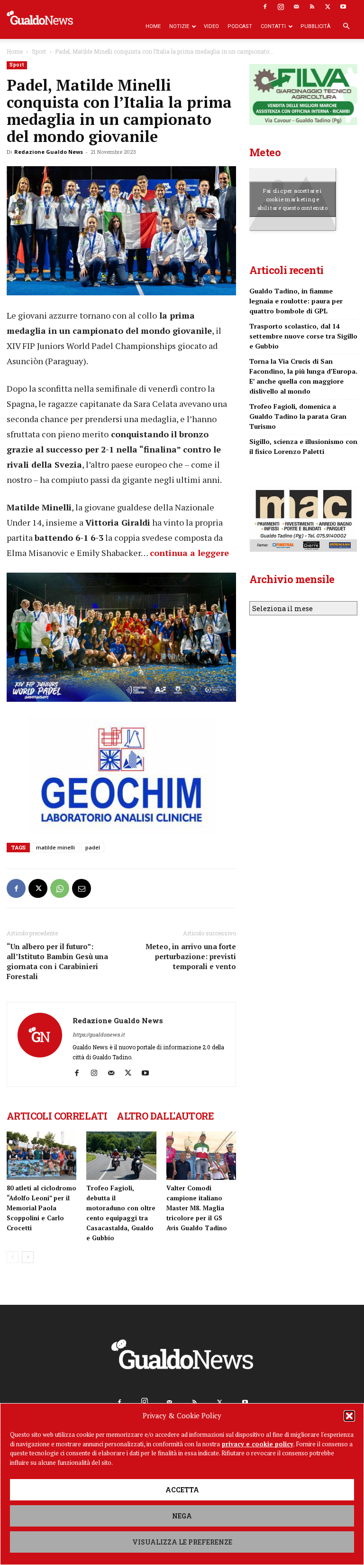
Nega (182, 1515)
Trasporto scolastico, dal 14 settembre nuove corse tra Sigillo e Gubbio (303, 335)
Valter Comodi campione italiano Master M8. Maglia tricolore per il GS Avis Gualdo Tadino (196, 1208)
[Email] (81, 888)
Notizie (179, 26)
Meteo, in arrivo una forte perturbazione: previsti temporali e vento (191, 956)
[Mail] (296, 6)
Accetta (182, 1489)
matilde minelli (55, 847)
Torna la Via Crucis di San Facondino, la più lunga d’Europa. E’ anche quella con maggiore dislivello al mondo (303, 376)
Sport (39, 51)
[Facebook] (265, 6)
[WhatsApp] (59, 888)
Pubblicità (315, 26)
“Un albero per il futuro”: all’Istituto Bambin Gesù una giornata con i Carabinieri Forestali (57, 961)
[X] (327, 6)
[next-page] (28, 1257)
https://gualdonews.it (99, 1034)
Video (211, 26)
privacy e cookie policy (257, 1444)
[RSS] (312, 6)
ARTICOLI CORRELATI (57, 1116)
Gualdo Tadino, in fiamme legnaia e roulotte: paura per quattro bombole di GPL (296, 300)
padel (92, 847)
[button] (349, 1416)
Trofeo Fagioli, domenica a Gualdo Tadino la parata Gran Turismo (297, 416)
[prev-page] (12, 1257)
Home (153, 26)
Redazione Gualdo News (48, 151)
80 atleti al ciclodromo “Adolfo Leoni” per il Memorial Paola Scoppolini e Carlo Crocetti (41, 1208)
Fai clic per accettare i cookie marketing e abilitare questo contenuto (292, 199)
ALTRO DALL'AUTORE (165, 1116)
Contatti (273, 26)
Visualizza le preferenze (182, 1541)
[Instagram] (280, 6)
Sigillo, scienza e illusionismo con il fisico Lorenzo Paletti (303, 446)
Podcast (240, 26)
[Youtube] (343, 6)
